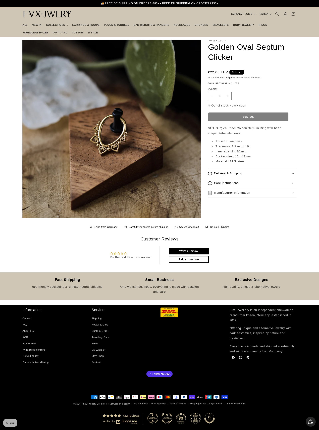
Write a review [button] (188, 251)
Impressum (29, 343)
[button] (57, 25)
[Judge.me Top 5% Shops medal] (209, 418)
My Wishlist (98, 349)
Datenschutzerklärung (35, 362)
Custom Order (100, 330)
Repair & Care (100, 324)
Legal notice (215, 404)
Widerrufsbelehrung (34, 349)
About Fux (28, 330)
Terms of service (177, 404)
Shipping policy (198, 404)
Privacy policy (158, 404)
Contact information (236, 404)
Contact (27, 318)
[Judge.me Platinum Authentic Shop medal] (166, 418)
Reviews (97, 362)
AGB (25, 337)
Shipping (230, 77)
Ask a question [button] (188, 259)
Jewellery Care (100, 337)
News (95, 343)
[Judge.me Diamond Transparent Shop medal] (152, 418)
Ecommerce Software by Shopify (113, 404)
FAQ (25, 324)
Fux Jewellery (89, 404)
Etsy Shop (98, 355)
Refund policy (30, 355)
